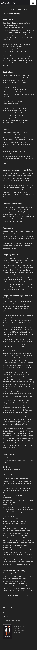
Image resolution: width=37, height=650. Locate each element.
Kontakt (5, 612)
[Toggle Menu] (33, 2)
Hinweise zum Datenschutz (11, 620)
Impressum (6, 616)
